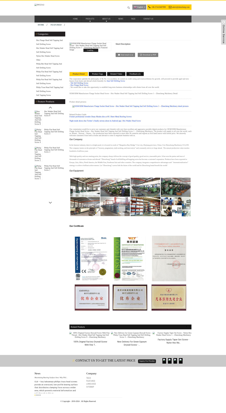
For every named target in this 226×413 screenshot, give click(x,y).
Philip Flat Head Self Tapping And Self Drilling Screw (49, 74)
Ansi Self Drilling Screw (116, 81)
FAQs (133, 19)
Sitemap (90, 387)
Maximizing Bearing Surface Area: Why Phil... (51, 377)
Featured (56, 25)
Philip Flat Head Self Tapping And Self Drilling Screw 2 (54, 150)
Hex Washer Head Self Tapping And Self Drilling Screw (49, 50)
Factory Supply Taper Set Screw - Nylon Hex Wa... (173, 341)
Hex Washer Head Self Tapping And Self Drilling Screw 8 (54, 113)
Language (91, 384)
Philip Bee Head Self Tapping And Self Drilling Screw (49, 66)
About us (106, 19)
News (120, 19)
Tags (88, 378)
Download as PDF (149, 55)
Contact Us (148, 19)
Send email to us (127, 55)
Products (90, 19)
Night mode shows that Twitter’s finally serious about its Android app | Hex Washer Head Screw (105, 121)
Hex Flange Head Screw (79, 85)
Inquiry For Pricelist (147, 361)
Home (75, 19)
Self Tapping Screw (43, 95)
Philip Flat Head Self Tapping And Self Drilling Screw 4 (54, 132)
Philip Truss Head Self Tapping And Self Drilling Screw (49, 89)
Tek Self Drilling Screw (79, 83)
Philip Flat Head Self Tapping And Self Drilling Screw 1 (54, 168)
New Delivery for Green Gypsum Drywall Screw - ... (132, 343)
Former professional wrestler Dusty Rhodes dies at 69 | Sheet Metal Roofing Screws (100, 117)
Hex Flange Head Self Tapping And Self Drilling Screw (49, 42)
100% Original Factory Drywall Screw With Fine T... (90, 343)
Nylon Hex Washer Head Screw (48, 56)
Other (38, 60)
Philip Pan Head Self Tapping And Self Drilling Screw (49, 81)
